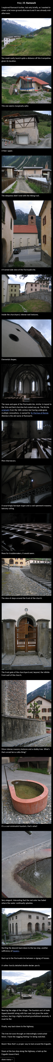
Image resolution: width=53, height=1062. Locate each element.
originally (5, 410)
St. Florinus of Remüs (39, 413)
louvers (16, 951)
